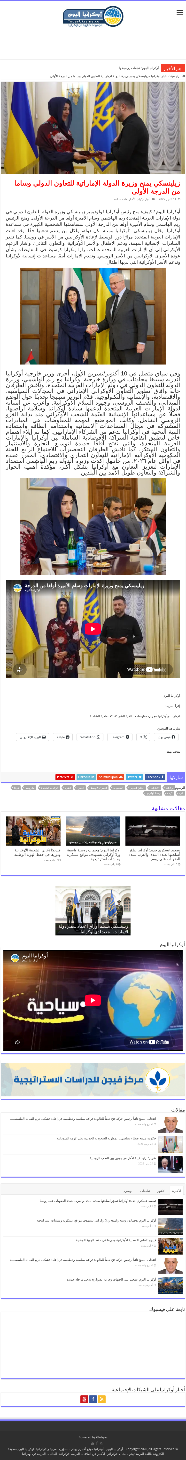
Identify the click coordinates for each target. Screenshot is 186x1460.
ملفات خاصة (120, 199)
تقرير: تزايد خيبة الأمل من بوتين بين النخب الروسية (123, 1158)
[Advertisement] (93, 43)
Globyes (102, 1437)
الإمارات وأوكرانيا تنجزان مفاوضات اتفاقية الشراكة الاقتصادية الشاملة (135, 716)
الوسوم (128, 1191)
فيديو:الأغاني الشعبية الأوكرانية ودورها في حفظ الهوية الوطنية (37, 852)
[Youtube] (84, 1399)
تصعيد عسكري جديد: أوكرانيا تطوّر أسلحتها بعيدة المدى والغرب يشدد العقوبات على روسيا (154, 854)
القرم (68, 787)
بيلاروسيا (30, 787)
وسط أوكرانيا (154, 793)
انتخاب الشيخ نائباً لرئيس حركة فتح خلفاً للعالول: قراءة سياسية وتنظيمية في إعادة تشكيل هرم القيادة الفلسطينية (83, 1118)
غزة (181, 793)
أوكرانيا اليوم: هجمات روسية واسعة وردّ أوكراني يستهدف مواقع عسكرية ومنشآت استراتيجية (93, 854)
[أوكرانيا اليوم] (93, 16)
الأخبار (132, 199)
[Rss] (102, 1399)
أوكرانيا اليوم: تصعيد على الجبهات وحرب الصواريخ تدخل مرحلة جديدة (111, 1279)
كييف (169, 793)
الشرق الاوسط (99, 787)
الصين (81, 787)
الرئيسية (176, 76)
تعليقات (145, 1191)
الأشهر (161, 1191)
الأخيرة (176, 1191)
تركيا (16, 787)
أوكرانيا (169, 787)
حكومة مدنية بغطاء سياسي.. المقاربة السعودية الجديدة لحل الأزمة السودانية (106, 1138)
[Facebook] (93, 1399)
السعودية (118, 787)
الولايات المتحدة (49, 787)
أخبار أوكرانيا (159, 76)
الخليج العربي (137, 787)
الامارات (155, 787)
